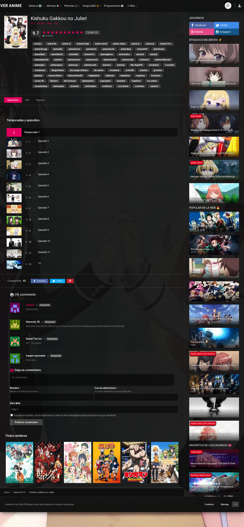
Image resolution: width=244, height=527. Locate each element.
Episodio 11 (44, 252)
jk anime (158, 70)
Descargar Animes (79, 70)
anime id (66, 44)
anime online (119, 44)
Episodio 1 (43, 141)
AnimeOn (144, 60)
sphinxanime (88, 81)
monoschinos (55, 75)
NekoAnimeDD (75, 75)
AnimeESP (142, 49)
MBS (49, 23)
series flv (39, 81)
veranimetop (41, 86)
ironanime (114, 70)
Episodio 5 (43, 185)
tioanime (121, 81)
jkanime (38, 75)
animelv (58, 60)
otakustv (110, 75)
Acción (37, 44)
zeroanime (123, 86)
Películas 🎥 (71, 5)
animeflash (40, 54)
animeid (140, 54)
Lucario (30, 305)
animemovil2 (110, 60)
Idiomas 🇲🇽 (53, 5)
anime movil (101, 44)
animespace (56, 65)
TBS (56, 23)
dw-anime (98, 70)
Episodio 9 (43, 230)
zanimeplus (90, 86)
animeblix (57, 49)
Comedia (169, 65)
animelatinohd (41, 60)
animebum (91, 49)
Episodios (13, 100)
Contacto (209, 504)
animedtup (126, 49)
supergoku (105, 81)
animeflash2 (57, 54)
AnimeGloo (124, 54)
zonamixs (139, 86)
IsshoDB (130, 70)
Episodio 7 (43, 207)
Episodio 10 (44, 241)
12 (39, 263)
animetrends (90, 65)
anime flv (51, 44)
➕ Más (131, 5)
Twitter (224, 25)
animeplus (39, 65)
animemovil (91, 60)
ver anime (152, 81)
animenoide (127, 60)
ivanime (144, 70)
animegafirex (106, 54)
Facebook (200, 25)
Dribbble (199, 31)
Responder (45, 305)
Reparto (40, 100)
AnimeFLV (89, 54)
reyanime (140, 75)
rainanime (125, 75)
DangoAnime (57, 70)
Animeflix (73, 54)
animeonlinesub (162, 60)
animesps (73, 65)
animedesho (109, 49)
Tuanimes (136, 81)
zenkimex (107, 86)
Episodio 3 (43, 163)
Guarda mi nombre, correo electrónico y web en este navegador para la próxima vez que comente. (65, 415)
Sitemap (225, 504)
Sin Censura (70, 81)
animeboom (74, 49)
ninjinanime (94, 75)
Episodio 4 (43, 174)
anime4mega (41, 49)
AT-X (33, 23)
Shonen (54, 81)
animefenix (159, 49)
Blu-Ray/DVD (137, 65)
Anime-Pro (165, 44)
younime (74, 86)
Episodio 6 (43, 196)
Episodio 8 (43, 218)
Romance (155, 75)
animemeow (74, 60)
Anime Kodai (83, 44)
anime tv (136, 44)
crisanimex (40, 70)
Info (27, 100)
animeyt (120, 65)
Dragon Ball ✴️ (91, 5)
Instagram (225, 31)
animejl (153, 54)
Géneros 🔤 (35, 5)
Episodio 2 (43, 152)
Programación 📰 (113, 5)
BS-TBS (41, 23)
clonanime (154, 65)
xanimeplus (58, 86)
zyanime (154, 86)
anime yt (150, 44)
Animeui (107, 65)
